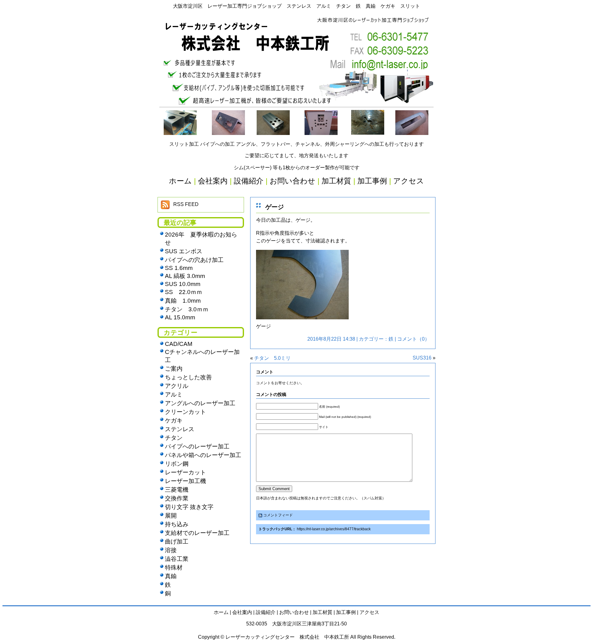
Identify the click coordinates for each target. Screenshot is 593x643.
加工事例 (346, 612)
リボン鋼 (176, 463)
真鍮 (171, 576)
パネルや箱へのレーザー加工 (203, 455)
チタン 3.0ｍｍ (186, 309)
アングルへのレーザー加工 (200, 403)
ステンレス (179, 429)
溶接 (171, 550)
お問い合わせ (294, 612)
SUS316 (422, 357)
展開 (171, 515)
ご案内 (174, 368)
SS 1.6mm (179, 268)
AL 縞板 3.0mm (185, 276)
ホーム (221, 612)
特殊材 (174, 567)
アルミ (174, 394)
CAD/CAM (178, 344)
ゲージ (274, 207)
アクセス (369, 612)
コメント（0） (413, 339)
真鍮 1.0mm (183, 300)
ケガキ (174, 420)
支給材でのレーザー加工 (197, 533)
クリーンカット (185, 412)
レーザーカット (185, 472)
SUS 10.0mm (182, 284)
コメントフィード (278, 515)
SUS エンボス (183, 251)
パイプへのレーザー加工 (197, 446)
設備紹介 (265, 612)
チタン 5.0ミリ (272, 358)
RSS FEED (186, 204)
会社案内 (242, 612)
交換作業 (176, 498)
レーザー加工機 (185, 481)
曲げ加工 (176, 541)
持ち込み (176, 524)
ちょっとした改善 (188, 377)
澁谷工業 (176, 559)
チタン (174, 438)
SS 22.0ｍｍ (183, 292)
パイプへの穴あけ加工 (194, 260)
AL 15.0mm (180, 317)
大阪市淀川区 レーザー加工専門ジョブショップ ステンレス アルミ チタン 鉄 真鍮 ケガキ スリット (296, 6)
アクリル (176, 386)
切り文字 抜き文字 (189, 507)
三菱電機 (176, 489)
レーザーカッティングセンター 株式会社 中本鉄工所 (287, 637)
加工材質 (322, 612)
